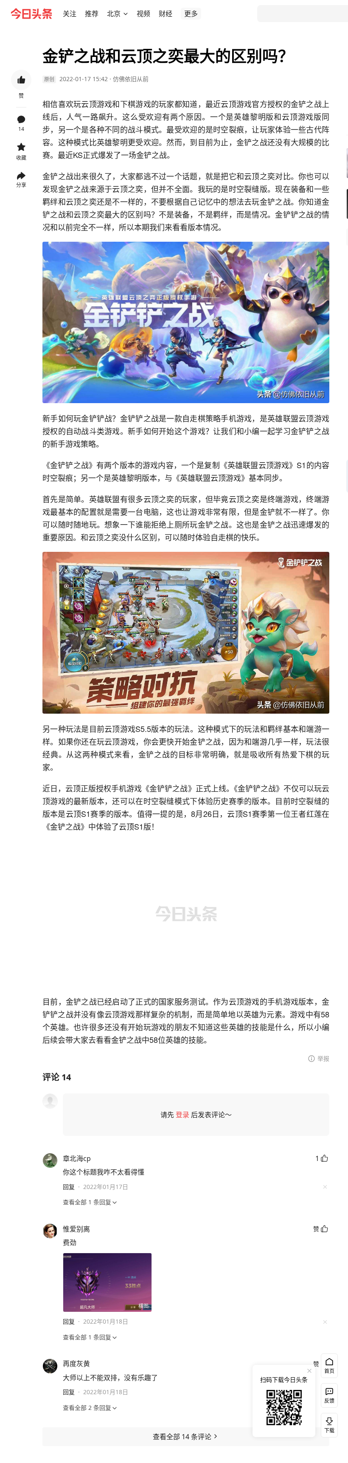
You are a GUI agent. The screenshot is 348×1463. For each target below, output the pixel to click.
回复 (69, 1187)
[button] (69, 14)
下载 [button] (327, 1423)
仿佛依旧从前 (131, 79)
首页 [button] (329, 1371)
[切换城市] (125, 13)
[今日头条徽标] (31, 14)
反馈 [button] (329, 1400)
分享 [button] (21, 185)
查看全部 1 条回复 (87, 1202)
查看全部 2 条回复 (87, 1408)
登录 (182, 1114)
